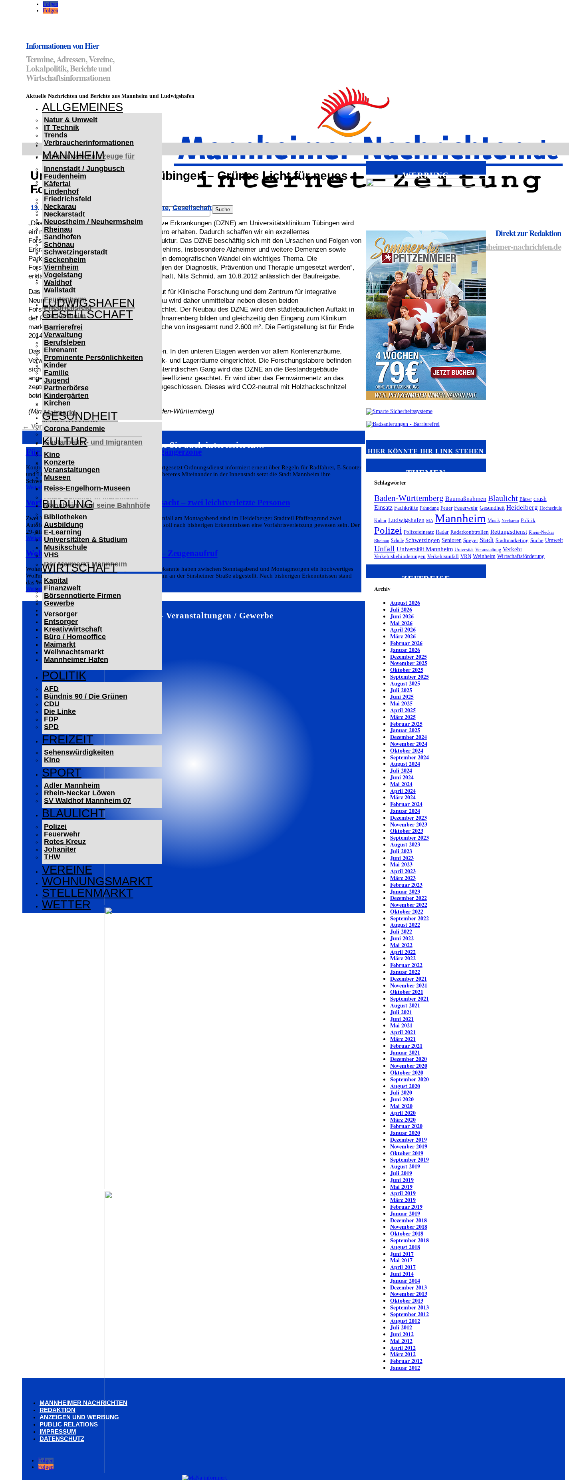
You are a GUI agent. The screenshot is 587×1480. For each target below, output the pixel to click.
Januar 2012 (405, 1367)
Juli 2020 (401, 1092)
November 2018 (408, 1226)
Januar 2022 (405, 971)
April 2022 (403, 952)
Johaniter (60, 849)
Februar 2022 (406, 965)
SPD (51, 727)
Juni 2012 (402, 1334)
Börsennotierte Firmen (82, 596)
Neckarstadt (64, 214)
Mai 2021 (401, 1025)
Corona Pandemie (74, 429)
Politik (64, 675)
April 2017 (403, 1267)
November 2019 (408, 1146)
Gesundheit (80, 415)
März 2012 (403, 1354)
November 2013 (408, 1293)
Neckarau (60, 207)
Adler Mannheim (72, 785)
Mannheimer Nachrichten (83, 1402)
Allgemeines (82, 107)
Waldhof (58, 282)
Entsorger (61, 622)
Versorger (60, 614)
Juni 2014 (402, 1273)
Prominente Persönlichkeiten (93, 358)
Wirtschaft (79, 567)
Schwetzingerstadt (75, 252)
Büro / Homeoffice (75, 637)
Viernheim (61, 267)
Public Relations (69, 1424)
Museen (57, 477)
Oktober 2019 (406, 1153)
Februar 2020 (406, 1126)
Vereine (67, 869)
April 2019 (403, 1193)
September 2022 (409, 918)
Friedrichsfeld (67, 199)
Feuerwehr (62, 834)
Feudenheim (65, 176)
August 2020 (405, 1086)
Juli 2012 (401, 1327)
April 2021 (403, 1032)
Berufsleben (64, 342)
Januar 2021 (405, 1052)
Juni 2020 (402, 1099)
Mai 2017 (401, 1260)
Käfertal (57, 184)
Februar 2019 (406, 1206)
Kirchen (57, 403)
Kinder (55, 365)
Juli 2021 (401, 1012)
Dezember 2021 (408, 978)
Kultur (64, 441)
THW (52, 857)
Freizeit (67, 739)
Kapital (56, 580)
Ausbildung (63, 524)
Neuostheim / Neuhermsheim (93, 222)
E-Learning (62, 532)
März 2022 (403, 958)
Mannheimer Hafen (76, 660)
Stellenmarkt (87, 892)
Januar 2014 (405, 1280)
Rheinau (58, 229)
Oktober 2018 (406, 1233)
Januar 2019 (405, 1213)
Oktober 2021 (406, 991)
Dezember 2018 (408, 1220)
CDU (51, 704)
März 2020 (403, 1119)
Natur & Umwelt (70, 120)
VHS (51, 555)
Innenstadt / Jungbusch (84, 169)
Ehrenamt (60, 350)
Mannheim (73, 155)
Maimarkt (59, 644)
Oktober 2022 (406, 911)
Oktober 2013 (406, 1300)
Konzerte (59, 462)
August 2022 (405, 924)
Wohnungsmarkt (97, 881)
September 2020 (409, 1079)
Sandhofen (62, 237)
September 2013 (409, 1307)
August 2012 (405, 1321)
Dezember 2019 (408, 1139)
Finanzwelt (62, 588)
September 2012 (409, 1314)
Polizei (55, 826)
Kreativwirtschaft (73, 629)
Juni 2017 (402, 1254)
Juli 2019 (401, 1173)
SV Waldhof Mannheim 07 (87, 801)
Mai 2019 (401, 1186)
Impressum (58, 1431)
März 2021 (403, 1039)
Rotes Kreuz (65, 842)
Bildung (67, 504)
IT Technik (61, 127)
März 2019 (403, 1200)
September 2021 (409, 998)
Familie (56, 373)
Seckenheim (65, 260)
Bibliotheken (65, 517)
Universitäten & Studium (85, 540)
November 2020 (408, 1065)
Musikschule (65, 547)
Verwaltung (63, 335)
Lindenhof (61, 191)
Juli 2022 (401, 931)
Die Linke (60, 711)
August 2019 (405, 1166)
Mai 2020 (401, 1106)
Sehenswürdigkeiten (79, 752)
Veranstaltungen (72, 470)
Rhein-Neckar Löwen (79, 793)
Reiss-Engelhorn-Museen (87, 488)
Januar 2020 (405, 1132)
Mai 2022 (401, 945)
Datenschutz (62, 1438)
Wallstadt (59, 290)
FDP (51, 719)
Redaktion (57, 1409)
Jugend (56, 380)
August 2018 (405, 1247)
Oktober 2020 (406, 1072)
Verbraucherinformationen (89, 143)
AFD (51, 689)
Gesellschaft (87, 314)
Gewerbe (59, 603)
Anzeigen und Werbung (79, 1417)
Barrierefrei (63, 327)
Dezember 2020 (408, 1059)
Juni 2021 (402, 1019)
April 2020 (403, 1113)
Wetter (66, 904)
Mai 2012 (401, 1341)
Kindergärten (66, 395)
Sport (61, 772)
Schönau (59, 244)
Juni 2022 (402, 938)
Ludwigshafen (88, 302)
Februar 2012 (406, 1361)
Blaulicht (73, 813)
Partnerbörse (66, 388)
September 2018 (409, 1240)
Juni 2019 (402, 1180)
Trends (55, 135)
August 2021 (405, 1005)
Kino (52, 455)
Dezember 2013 (408, 1287)
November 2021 (408, 985)
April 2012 (403, 1347)
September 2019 (409, 1159)
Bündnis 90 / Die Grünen (85, 696)
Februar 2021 (406, 1045)
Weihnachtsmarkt (74, 652)
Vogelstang (63, 275)
